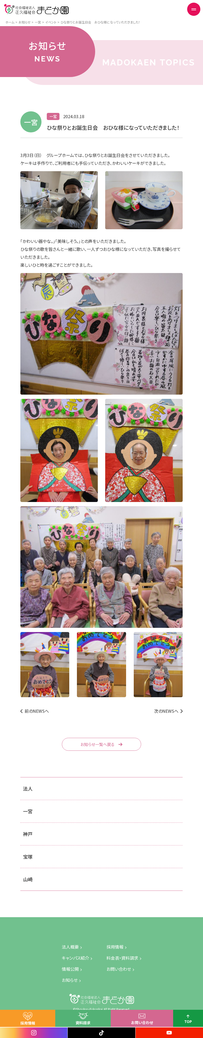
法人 (28, 788)
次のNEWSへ (166, 711)
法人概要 (70, 947)
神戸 (28, 833)
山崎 (28, 879)
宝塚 (28, 856)
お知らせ (70, 980)
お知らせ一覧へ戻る (97, 744)
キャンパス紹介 (75, 958)
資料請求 (83, 1022)
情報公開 (70, 969)
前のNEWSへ (37, 711)
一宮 (28, 811)
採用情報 (27, 1023)
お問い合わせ (142, 1022)
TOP (188, 1021)
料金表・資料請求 (122, 958)
